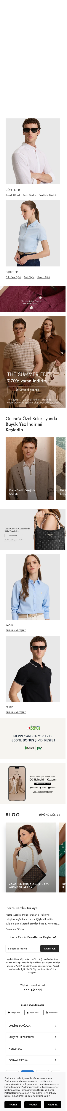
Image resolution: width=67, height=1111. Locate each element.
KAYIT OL (49, 943)
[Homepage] (33, 6)
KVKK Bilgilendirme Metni (39, 964)
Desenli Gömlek (13, 195)
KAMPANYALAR (47, 15)
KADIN (26, 15)
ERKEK (11, 15)
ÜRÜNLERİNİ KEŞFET (16, 629)
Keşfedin (14, 429)
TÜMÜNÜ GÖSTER (49, 811)
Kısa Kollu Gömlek (47, 195)
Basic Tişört (29, 277)
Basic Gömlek (29, 195)
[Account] (58, 6)
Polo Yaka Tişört (13, 277)
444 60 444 (33, 985)
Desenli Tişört (43, 277)
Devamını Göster (15, 924)
